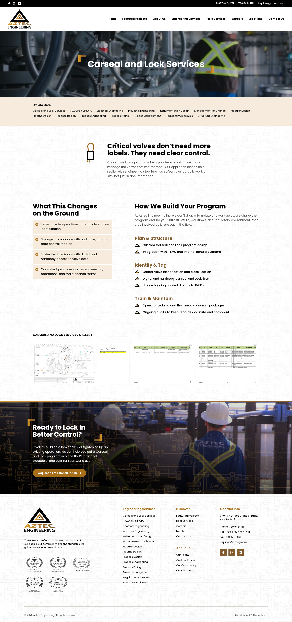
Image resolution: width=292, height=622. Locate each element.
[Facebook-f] (9, 3)
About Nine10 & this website (251, 615)
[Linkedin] (19, 3)
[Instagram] (14, 3)
